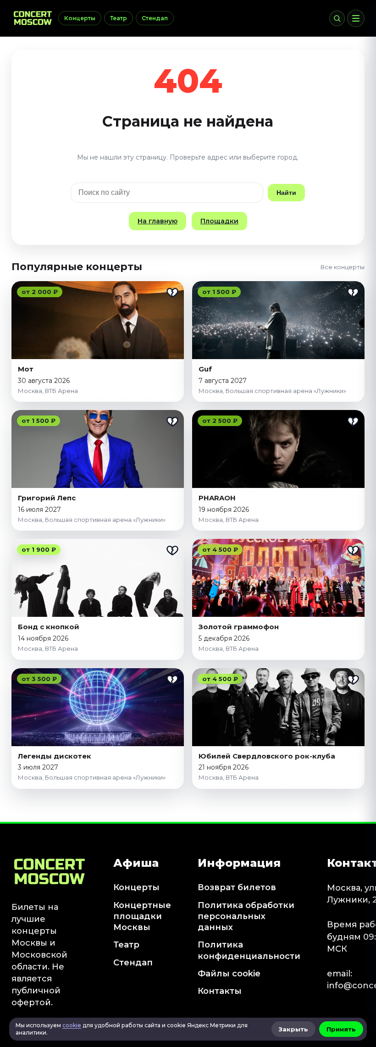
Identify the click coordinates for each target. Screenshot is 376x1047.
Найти (286, 192)
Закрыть (293, 1029)
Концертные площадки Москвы (142, 916)
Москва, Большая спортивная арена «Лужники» (272, 390)
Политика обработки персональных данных (246, 916)
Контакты (220, 991)
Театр (118, 18)
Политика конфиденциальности (249, 950)
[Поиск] (337, 18)
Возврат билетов (237, 887)
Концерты (79, 18)
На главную (157, 221)
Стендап (155, 18)
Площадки (219, 221)
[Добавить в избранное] (172, 293)
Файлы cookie (229, 974)
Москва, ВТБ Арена (48, 390)
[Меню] (356, 18)
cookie (71, 1025)
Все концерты (343, 267)
